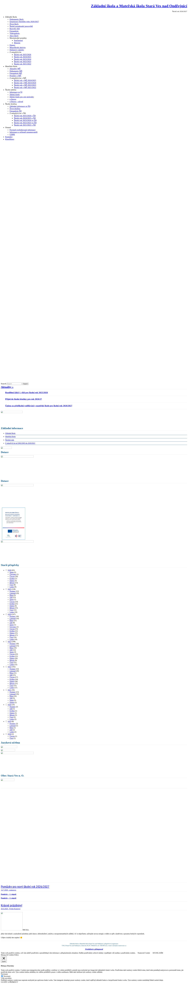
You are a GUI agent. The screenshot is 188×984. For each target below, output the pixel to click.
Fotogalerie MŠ (16, 73)
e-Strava (13, 99)
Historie (17, 43)
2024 (9, 614)
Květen (12, 579)
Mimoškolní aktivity (18, 47)
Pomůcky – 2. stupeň (8, 898)
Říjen (11, 595)
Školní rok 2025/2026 (22, 54)
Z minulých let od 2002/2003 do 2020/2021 (20, 443)
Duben (12, 581)
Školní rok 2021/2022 (22, 64)
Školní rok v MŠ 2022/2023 (25, 85)
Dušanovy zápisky (17, 50)
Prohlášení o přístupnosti (94, 949)
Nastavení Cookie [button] (144, 953)
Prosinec (12, 591)
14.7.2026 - (5, 890)
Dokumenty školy (17, 19)
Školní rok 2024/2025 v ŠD (25, 118)
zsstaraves (12, 890)
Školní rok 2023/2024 (22, 59)
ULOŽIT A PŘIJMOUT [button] (9, 982)
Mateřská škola (10, 436)
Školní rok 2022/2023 (22, 61)
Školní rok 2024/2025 (22, 57)
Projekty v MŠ (15, 76)
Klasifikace (9, 139)
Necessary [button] (4, 974)
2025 (9, 589)
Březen (12, 583)
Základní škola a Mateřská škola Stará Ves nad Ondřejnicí (139, 6)
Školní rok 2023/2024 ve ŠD (25, 120)
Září (11, 597)
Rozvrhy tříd (15, 29)
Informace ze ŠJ (16, 92)
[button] (4, 835)
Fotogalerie (14, 31)
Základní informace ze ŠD (20, 106)
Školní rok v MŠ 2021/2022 (25, 87)
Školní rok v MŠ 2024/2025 (25, 80)
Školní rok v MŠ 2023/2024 (25, 83)
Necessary (7, 976)
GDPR (12, 134)
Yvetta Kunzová (14, 909)
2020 (9, 705)
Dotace (12, 45)
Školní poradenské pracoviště (21, 26)
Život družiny (15, 109)
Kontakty (9, 137)
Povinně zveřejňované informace (22, 130)
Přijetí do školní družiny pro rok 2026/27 (23, 399)
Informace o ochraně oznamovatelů (23, 132)
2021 (9, 690)
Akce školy (14, 36)
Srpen (12, 572)
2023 (9, 641)
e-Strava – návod (16, 101)
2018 (9, 734)
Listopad (13, 593)
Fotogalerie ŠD (16, 111)
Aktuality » (7, 387)
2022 (9, 667)
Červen (12, 576)
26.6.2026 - (5, 909)
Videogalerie (15, 33)
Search (3, 384)
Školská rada (9, 440)
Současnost (18, 40)
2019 (9, 721)
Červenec (13, 574)
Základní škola (10, 433)
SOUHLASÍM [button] (158, 953)
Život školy (14, 24)
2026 (9, 570)
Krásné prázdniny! (11, 905)
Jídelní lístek (15, 94)
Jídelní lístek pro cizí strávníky (22, 97)
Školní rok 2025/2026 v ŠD (25, 116)
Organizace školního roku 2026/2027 (24, 21)
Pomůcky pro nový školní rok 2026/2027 (25, 886)
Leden (12, 587)
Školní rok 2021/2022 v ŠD (25, 125)
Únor (11, 585)
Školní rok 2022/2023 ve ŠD (25, 123)
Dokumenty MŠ (16, 71)
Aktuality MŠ (15, 69)
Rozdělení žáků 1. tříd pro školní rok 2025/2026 (26, 392)
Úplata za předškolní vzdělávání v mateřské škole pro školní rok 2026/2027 (38, 406)
